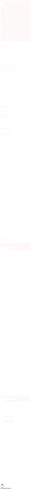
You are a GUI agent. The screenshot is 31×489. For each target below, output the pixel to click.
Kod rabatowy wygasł (6, 379)
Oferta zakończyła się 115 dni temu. (14, 376)
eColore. (3, 376)
